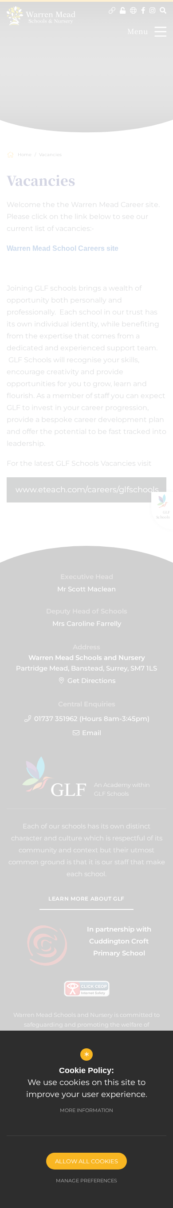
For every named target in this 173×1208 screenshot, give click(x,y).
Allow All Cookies (86, 1161)
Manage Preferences (86, 1180)
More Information (86, 1110)
